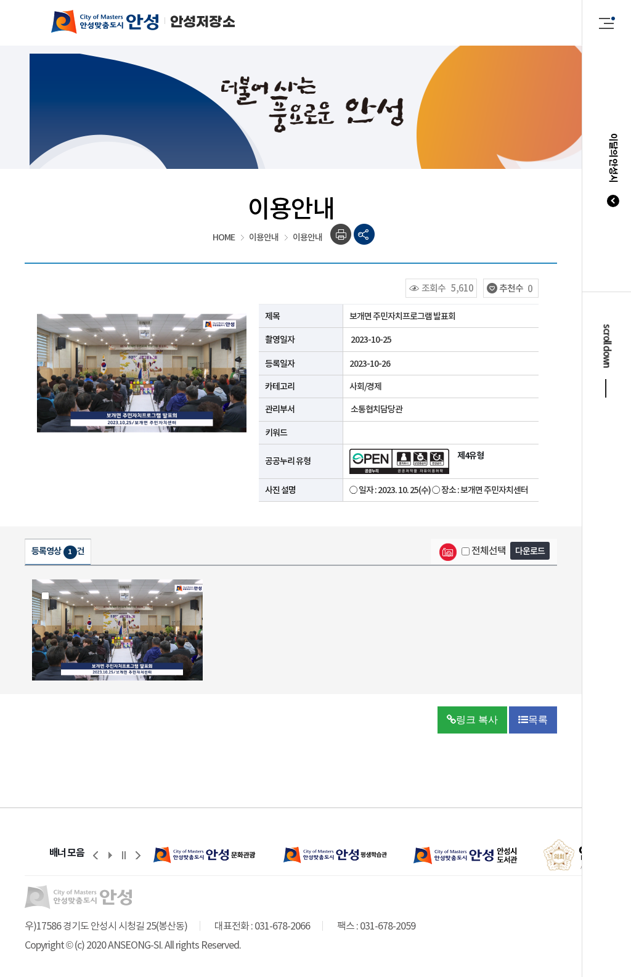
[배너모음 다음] (138, 855)
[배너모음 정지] (123, 855)
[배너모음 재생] (109, 855)
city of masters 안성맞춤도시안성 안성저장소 (131, 21)
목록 (538, 719)
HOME (224, 237)
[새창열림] (206, 855)
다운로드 (530, 551)
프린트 (341, 234)
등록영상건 (57, 551)
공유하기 (364, 234)
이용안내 (264, 237)
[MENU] (607, 23)
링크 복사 (477, 719)
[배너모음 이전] (95, 855)
